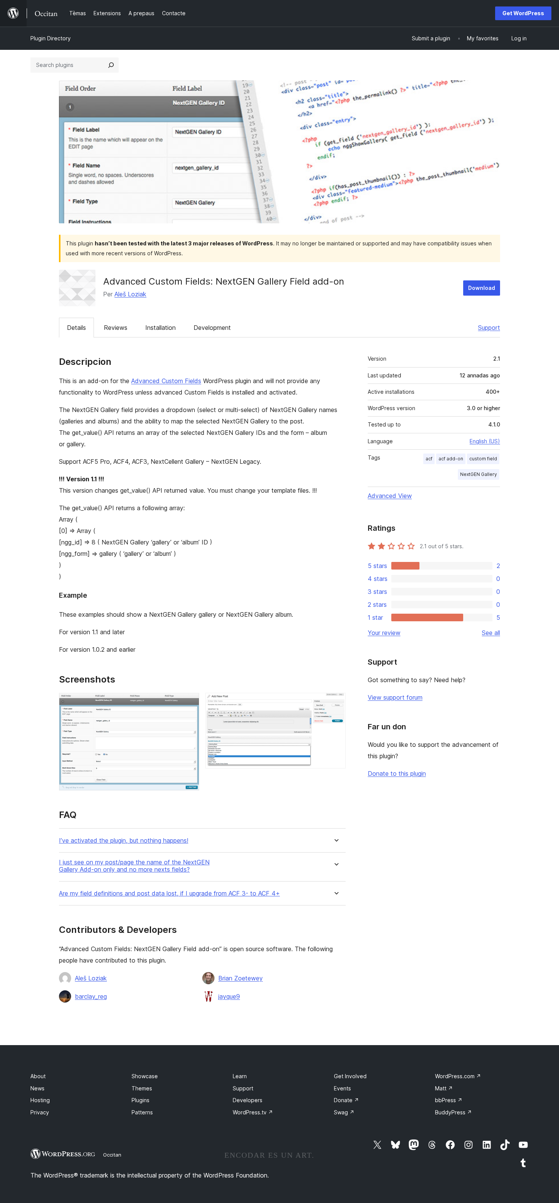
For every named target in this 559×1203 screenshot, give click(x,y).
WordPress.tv (253, 1112)
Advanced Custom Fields (166, 381)
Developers (247, 1100)
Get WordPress (523, 13)
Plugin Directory (50, 38)
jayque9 (229, 996)
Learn (240, 1076)
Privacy (39, 1112)
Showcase (145, 1076)
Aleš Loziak (130, 294)
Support (489, 327)
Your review (384, 633)
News (37, 1088)
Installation (160, 327)
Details (76, 327)
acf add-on (450, 458)
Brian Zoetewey (240, 978)
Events (342, 1088)
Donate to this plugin (397, 773)
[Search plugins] (111, 65)
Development (212, 327)
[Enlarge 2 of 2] (335, 703)
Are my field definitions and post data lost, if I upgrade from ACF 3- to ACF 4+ (169, 893)
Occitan (112, 1155)
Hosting (40, 1100)
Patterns (142, 1112)
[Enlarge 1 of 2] (189, 703)
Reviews (115, 327)
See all (491, 633)
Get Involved (350, 1076)
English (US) (485, 441)
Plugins (140, 1100)
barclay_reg (91, 996)
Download (481, 288)
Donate (346, 1100)
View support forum (395, 697)
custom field (483, 458)
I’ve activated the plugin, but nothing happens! (123, 840)
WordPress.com (458, 1076)
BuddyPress (453, 1112)
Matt (444, 1088)
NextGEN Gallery (478, 474)
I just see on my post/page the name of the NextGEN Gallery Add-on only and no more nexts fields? (134, 866)
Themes (142, 1088)
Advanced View (390, 496)
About (38, 1076)
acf (429, 458)
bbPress (448, 1100)
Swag (344, 1112)
